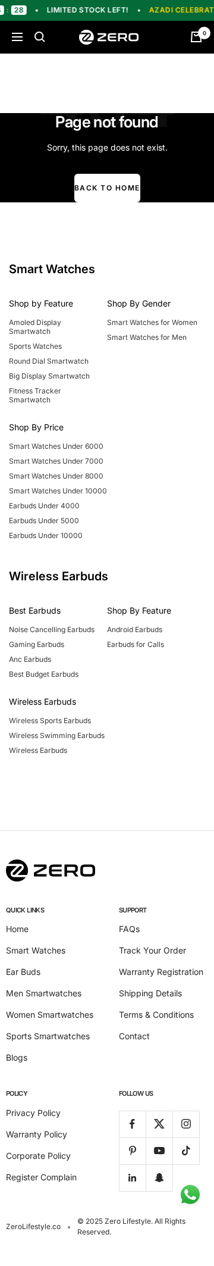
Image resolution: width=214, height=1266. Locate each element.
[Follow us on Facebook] (132, 1124)
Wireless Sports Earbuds (50, 720)
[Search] (39, 37)
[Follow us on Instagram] (185, 1124)
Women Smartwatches (49, 1014)
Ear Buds (23, 972)
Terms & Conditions (156, 1014)
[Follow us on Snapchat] (159, 1177)
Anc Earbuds (30, 659)
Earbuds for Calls (135, 644)
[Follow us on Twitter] (159, 1124)
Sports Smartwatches (48, 1036)
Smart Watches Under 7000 (56, 461)
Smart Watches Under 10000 (58, 490)
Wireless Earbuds (38, 750)
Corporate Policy (38, 1156)
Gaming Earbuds (36, 644)
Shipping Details (150, 993)
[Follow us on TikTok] (185, 1150)
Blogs (16, 1057)
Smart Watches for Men (147, 337)
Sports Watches (35, 346)
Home (17, 929)
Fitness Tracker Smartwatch (35, 395)
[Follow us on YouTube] (159, 1150)
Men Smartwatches (43, 993)
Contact (134, 1036)
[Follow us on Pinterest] (132, 1150)
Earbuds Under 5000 (44, 520)
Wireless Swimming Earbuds (57, 735)
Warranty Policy (36, 1134)
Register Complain (41, 1177)
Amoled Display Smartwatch (35, 327)
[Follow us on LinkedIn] (132, 1177)
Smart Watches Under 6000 (56, 446)
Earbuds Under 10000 (46, 535)
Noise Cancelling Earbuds (52, 629)
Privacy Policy (33, 1113)
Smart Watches (35, 950)
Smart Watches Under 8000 (56, 475)
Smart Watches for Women (152, 322)
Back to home (107, 187)
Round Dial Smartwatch (49, 361)
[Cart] (196, 37)
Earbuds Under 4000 (44, 505)
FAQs (129, 929)
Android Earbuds (134, 629)
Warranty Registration (161, 972)
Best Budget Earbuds (43, 674)
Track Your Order (152, 950)
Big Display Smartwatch (49, 375)
